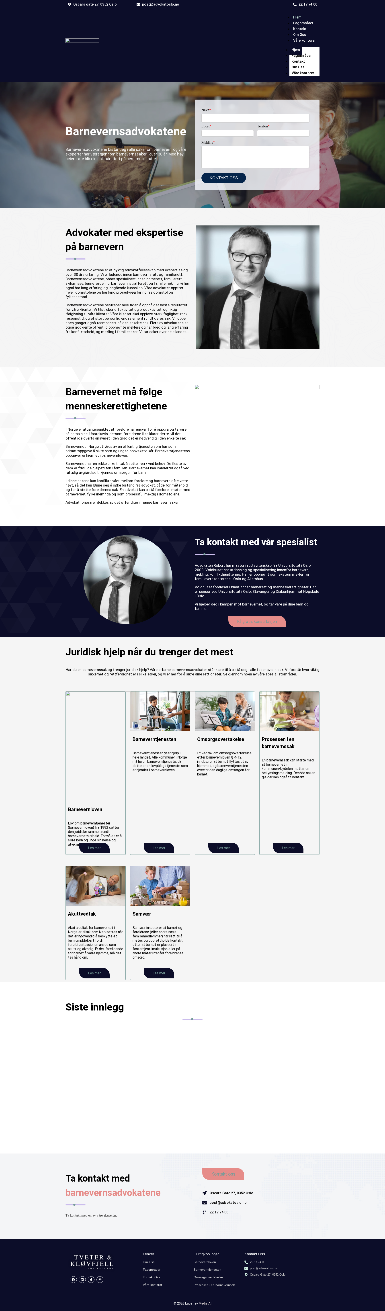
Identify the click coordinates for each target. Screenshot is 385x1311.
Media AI (205, 1303)
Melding (208, 142)
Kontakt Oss (151, 1277)
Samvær (142, 914)
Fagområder (303, 23)
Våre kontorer (304, 40)
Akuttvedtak (82, 914)
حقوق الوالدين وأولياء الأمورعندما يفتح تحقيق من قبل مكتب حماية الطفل (137, 1099)
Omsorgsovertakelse (220, 739)
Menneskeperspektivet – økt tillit (103, 1067)
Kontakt (300, 29)
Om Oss (299, 35)
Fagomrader (151, 1269)
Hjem (297, 17)
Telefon (263, 126)
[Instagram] (99, 1279)
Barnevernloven (85, 809)
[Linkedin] (82, 1279)
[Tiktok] (91, 1279)
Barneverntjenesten (154, 739)
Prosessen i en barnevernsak (214, 1285)
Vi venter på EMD (87, 1039)
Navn (206, 110)
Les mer (94, 848)
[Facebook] (73, 1279)
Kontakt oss (223, 1174)
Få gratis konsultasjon (257, 621)
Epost (206, 126)
